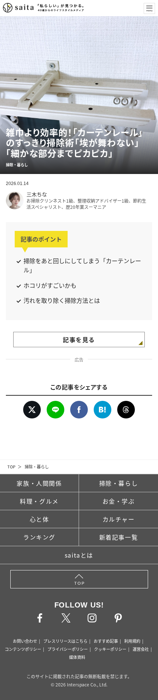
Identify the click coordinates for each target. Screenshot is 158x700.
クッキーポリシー (110, 649)
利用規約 (132, 641)
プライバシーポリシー (67, 649)
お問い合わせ (25, 641)
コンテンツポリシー (23, 649)
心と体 (39, 519)
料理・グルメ (39, 501)
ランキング (39, 537)
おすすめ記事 (106, 641)
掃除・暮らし (37, 466)
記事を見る (79, 339)
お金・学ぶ (119, 501)
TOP (11, 466)
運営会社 (141, 649)
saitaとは (79, 555)
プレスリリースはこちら (65, 641)
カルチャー (119, 519)
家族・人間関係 (39, 483)
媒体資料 (77, 657)
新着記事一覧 (118, 537)
